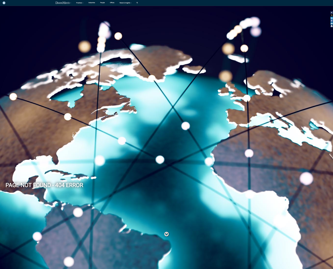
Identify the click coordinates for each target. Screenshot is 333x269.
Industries (91, 3)
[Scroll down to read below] (166, 234)
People (102, 3)
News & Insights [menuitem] (125, 3)
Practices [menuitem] (79, 3)
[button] (331, 12)
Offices (112, 3)
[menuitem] (63, 2)
